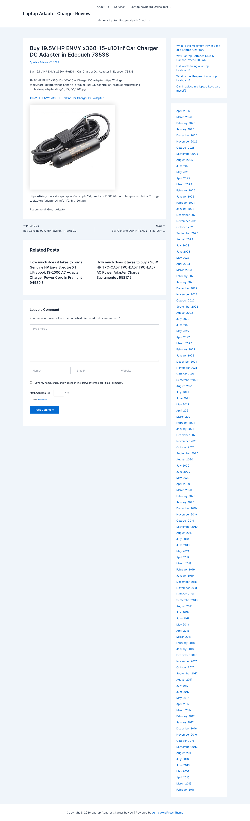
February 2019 (185, 569)
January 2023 (185, 282)
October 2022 (185, 300)
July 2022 (182, 318)
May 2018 (182, 624)
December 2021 (186, 361)
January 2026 (185, 129)
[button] (169, 7)
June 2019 (183, 545)
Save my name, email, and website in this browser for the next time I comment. (79, 382)
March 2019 (183, 563)
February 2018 (185, 643)
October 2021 (185, 374)
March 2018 (183, 636)
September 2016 (187, 746)
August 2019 (184, 532)
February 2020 (185, 496)
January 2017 (185, 722)
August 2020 (184, 459)
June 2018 (183, 618)
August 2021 (184, 386)
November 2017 (186, 661)
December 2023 (186, 215)
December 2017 (186, 655)
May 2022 (182, 331)
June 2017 (182, 691)
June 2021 (183, 398)
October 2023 (185, 227)
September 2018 (187, 600)
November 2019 (186, 514)
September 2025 (187, 153)
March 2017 (183, 710)
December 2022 (186, 288)
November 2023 (186, 221)
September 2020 (187, 453)
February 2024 (185, 202)
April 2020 (183, 484)
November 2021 (186, 367)
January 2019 (185, 575)
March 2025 (184, 184)
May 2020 (182, 477)
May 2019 (182, 551)
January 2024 (185, 208)
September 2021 (187, 380)
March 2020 (184, 490)
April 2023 (183, 263)
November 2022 (186, 294)
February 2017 (185, 716)
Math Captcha (38, 392)
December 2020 (186, 435)
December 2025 (186, 135)
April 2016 (182, 777)
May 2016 (182, 771)
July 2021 (182, 392)
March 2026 (184, 117)
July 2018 (182, 612)
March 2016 (183, 783)
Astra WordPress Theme (167, 812)
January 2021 (185, 429)
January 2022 (185, 355)
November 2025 (186, 141)
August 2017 (184, 679)
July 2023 (182, 245)
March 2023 (184, 270)
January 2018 (185, 649)
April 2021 (182, 410)
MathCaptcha (42, 399)
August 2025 (184, 160)
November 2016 (186, 734)
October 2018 (185, 594)
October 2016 (185, 740)
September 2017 (186, 673)
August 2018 (184, 606)
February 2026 (185, 123)
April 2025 (183, 178)
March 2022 (184, 343)
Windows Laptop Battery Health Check (122, 20)
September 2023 (187, 233)
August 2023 (184, 239)
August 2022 (184, 312)
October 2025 (185, 147)
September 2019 (187, 526)
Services (119, 6)
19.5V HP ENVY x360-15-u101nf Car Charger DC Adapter (67, 98)
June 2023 (183, 251)
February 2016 (185, 789)
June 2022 (183, 325)
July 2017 (182, 685)
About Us (103, 6)
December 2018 (186, 581)
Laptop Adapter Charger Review (57, 13)
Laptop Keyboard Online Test (149, 6)
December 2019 (186, 508)
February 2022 (185, 349)
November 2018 (186, 588)
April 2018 (182, 630)
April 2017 (182, 704)
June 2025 (183, 166)
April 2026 (183, 111)
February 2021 (185, 422)
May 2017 (182, 698)
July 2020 (182, 465)
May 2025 (182, 172)
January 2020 (185, 502)
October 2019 (185, 520)
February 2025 (185, 190)
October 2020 (185, 447)
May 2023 (182, 257)
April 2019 (182, 557)
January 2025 (185, 196)
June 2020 (183, 471)
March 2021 (183, 416)
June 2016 (183, 765)
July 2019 (182, 539)
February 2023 (185, 276)
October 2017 (185, 667)
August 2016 (184, 753)
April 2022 (183, 337)
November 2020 (186, 441)
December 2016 (186, 728)
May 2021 (182, 404)
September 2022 (187, 306)
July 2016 (182, 759)
